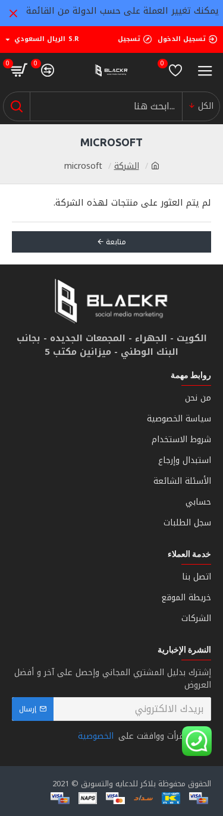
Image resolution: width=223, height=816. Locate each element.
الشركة (126, 166)
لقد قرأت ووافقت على (138, 736)
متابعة (116, 241)
